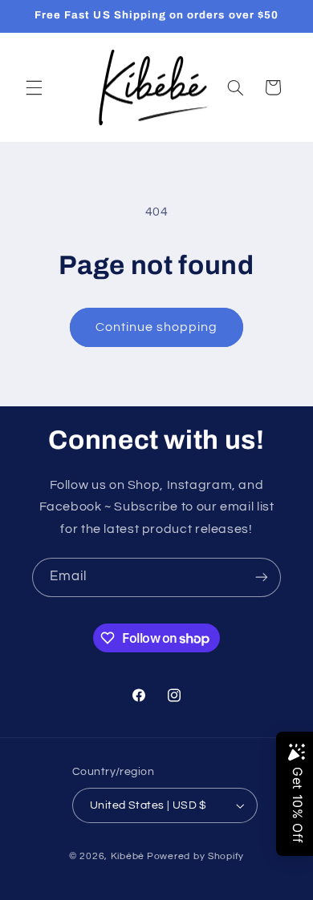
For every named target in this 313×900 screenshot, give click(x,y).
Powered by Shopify (195, 856)
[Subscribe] (261, 577)
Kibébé (127, 856)
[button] (33, 87)
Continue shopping (157, 327)
